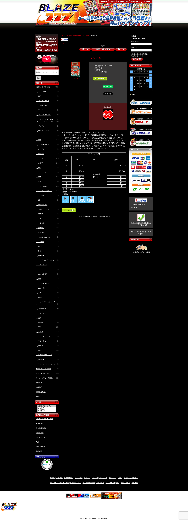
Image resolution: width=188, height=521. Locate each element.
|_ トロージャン (41, 265)
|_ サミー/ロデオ (47, 186)
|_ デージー (40, 255)
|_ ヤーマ (47, 346)
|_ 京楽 (47, 181)
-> (47, 87)
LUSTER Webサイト (138, 204)
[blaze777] (9, 510)
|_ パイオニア (47, 297)
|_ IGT (47, 96)
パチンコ (95, 478)
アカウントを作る (137, 56)
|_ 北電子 (47, 163)
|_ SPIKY (47, 214)
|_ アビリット (47, 110)
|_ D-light (47, 251)
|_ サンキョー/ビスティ (47, 191)
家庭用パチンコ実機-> (47, 369)
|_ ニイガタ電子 (47, 274)
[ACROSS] (47, 410)
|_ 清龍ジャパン (41, 205)
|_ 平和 (47, 327)
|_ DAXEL (47, 246)
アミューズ (103, 478)
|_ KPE (47, 177)
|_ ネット (47, 293)
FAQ (37, 442)
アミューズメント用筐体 (123, 30)
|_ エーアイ (47, 135)
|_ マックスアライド (47, 336)
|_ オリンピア (47, 158)
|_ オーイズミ (47, 149)
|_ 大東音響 (47, 223)
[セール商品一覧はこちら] (141, 144)
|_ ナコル (47, 269)
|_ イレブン (47, 126)
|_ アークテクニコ (47, 101)
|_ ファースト (41, 313)
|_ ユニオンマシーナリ (47, 355)
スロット (87, 478)
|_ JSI (47, 200)
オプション (112, 478)
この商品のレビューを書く (141, 252)
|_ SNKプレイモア (47, 131)
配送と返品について (43, 423)
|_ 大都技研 (47, 228)
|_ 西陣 (47, 279)
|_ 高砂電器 (47, 242)
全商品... (39, 396)
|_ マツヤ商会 (47, 341)
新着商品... (39, 387)
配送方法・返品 (75, 483)
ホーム (62, 35)
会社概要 (39, 451)
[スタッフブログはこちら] (141, 104)
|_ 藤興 (38, 318)
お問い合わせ (40, 447)
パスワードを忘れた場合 (139, 54)
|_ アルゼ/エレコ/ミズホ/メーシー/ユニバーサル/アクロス (47, 120)
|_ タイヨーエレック (47, 237)
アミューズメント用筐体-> (47, 378)
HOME (52, 478)
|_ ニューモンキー (42, 283)
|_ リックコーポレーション (47, 364)
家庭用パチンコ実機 (87, 30)
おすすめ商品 (68, 478)
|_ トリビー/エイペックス (47, 260)
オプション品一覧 (104, 30)
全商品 (120, 478)
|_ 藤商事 (47, 322)
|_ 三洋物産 (47, 195)
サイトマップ (40, 437)
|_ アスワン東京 (41, 105)
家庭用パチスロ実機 (74, 35)
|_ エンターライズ (47, 144)
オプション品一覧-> (47, 373)
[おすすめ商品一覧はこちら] (141, 134)
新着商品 (59, 478)
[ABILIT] (47, 408)
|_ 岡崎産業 (47, 154)
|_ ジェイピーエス (47, 209)
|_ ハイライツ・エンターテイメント (47, 303)
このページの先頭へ (131, 478)
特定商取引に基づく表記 (44, 419)
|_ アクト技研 (47, 91)
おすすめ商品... (41, 392)
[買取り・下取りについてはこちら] (141, 113)
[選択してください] (47, 406)
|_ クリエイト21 (47, 172)
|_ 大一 (47, 218)
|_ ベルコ (47, 332)
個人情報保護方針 (42, 428)
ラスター (86, 35)
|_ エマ (47, 140)
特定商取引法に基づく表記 (59, 483)
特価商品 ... (39, 383)
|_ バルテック (47, 308)
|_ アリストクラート (47, 115)
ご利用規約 (39, 433)
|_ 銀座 (47, 168)
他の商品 (134, 207)
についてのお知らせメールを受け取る (141, 224)
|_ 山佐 (47, 350)
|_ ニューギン (47, 288)
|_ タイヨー (47, 232)
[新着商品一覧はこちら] (141, 123)
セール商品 (78, 478)
